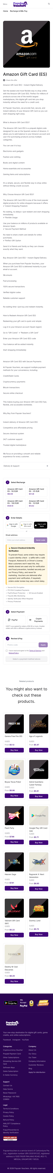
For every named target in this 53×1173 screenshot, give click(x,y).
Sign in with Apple (42, 525)
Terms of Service (35, 651)
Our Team (32, 1057)
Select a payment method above (26, 659)
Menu (5, 4)
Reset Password (9, 1093)
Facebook (7, 1040)
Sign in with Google (13, 525)
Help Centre (8, 1089)
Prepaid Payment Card (12, 1054)
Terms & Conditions (11, 1109)
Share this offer (11, 80)
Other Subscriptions (11, 1057)
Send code (40, 540)
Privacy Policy (8, 1112)
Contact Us (7, 1085)
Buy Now (14, 750)
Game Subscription (10, 1071)
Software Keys (9, 1067)
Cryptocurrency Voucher (13, 1050)
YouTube (25, 1040)
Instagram (16, 1040)
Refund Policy (14, 653)
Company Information (37, 1061)
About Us (32, 1050)
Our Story (32, 1054)
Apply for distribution (37, 1072)
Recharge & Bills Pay (18, 11)
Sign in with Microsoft (27, 525)
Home (5, 11)
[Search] (49, 4)
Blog (30, 1068)
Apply (43, 645)
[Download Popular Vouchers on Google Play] (11, 1003)
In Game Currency (10, 1075)
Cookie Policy (8, 1116)
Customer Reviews (36, 1065)
